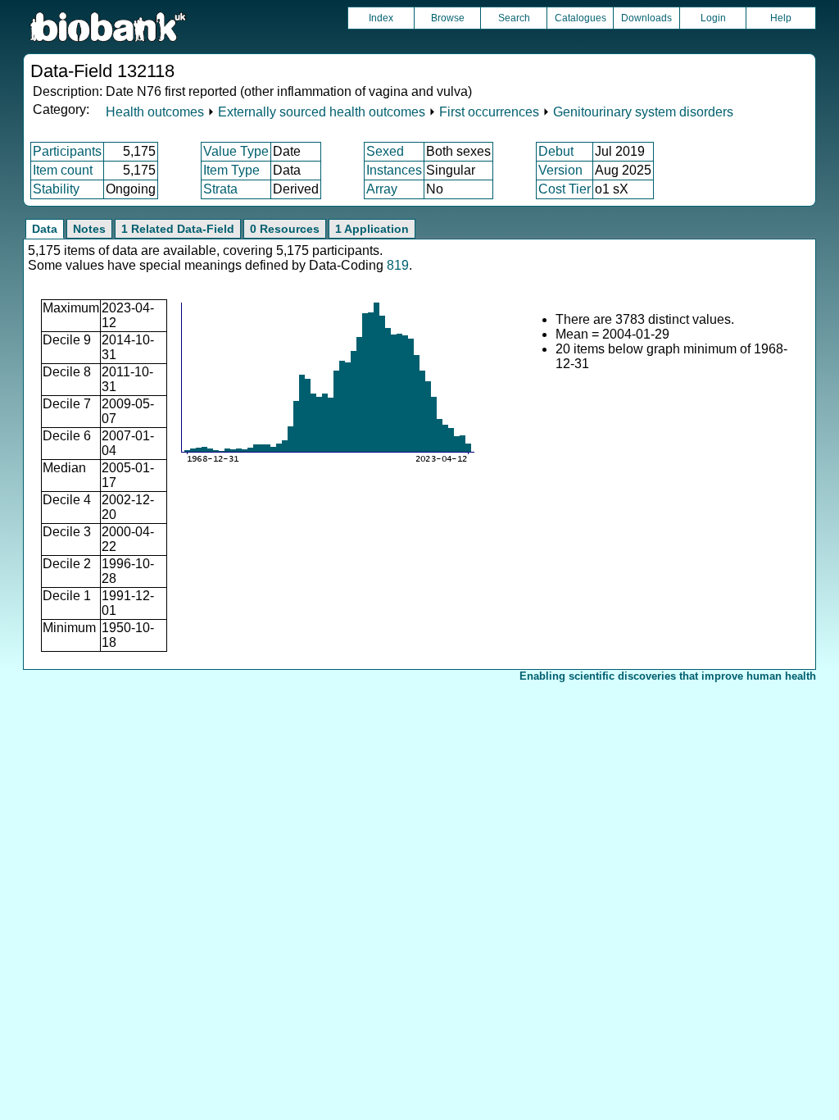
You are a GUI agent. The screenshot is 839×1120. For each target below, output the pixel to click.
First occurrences (489, 112)
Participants (67, 151)
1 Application (372, 228)
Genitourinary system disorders (643, 112)
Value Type (236, 151)
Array (381, 189)
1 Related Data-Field (177, 228)
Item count (63, 170)
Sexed (385, 151)
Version (560, 170)
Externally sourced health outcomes (321, 112)
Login (713, 18)
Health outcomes (155, 112)
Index (381, 18)
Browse (448, 18)
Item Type (231, 170)
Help (780, 18)
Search (514, 18)
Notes (89, 228)
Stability (56, 189)
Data (44, 228)
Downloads (646, 18)
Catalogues (580, 18)
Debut (556, 151)
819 (398, 265)
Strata (220, 189)
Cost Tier (564, 189)
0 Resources (285, 228)
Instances (394, 170)
